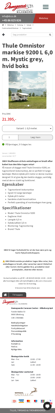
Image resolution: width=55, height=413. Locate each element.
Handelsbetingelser (19, 325)
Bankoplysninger (18, 322)
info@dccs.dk (9, 16)
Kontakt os (15, 344)
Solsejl (29, 25)
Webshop (10, 25)
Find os (14, 346)
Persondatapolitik (18, 331)
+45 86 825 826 (11, 20)
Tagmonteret (27, 28)
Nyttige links (16, 349)
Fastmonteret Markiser (10, 28)
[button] (14, 90)
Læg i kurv (35, 137)
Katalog (20, 25)
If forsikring (16, 334)
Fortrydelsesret (18, 328)
